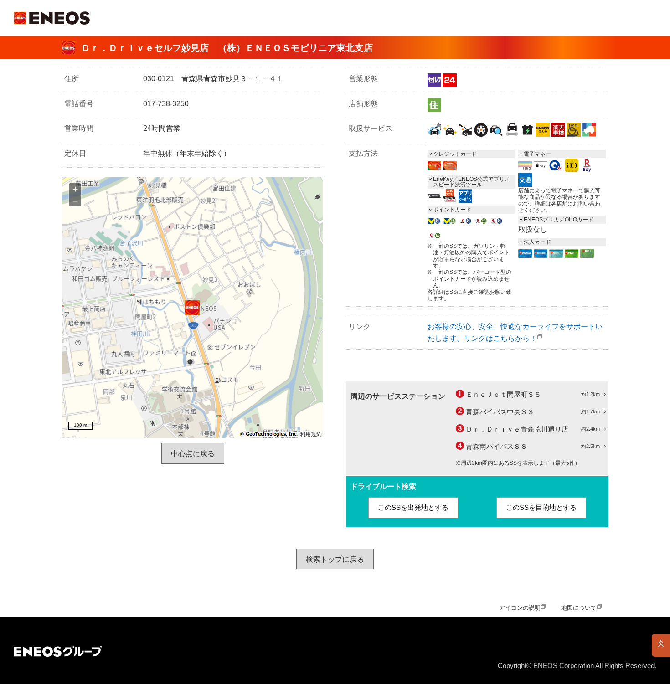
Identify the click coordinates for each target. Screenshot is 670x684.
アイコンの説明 (520, 607)
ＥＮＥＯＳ (52, 18)
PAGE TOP (661, 645)
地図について (579, 607)
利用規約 (311, 434)
